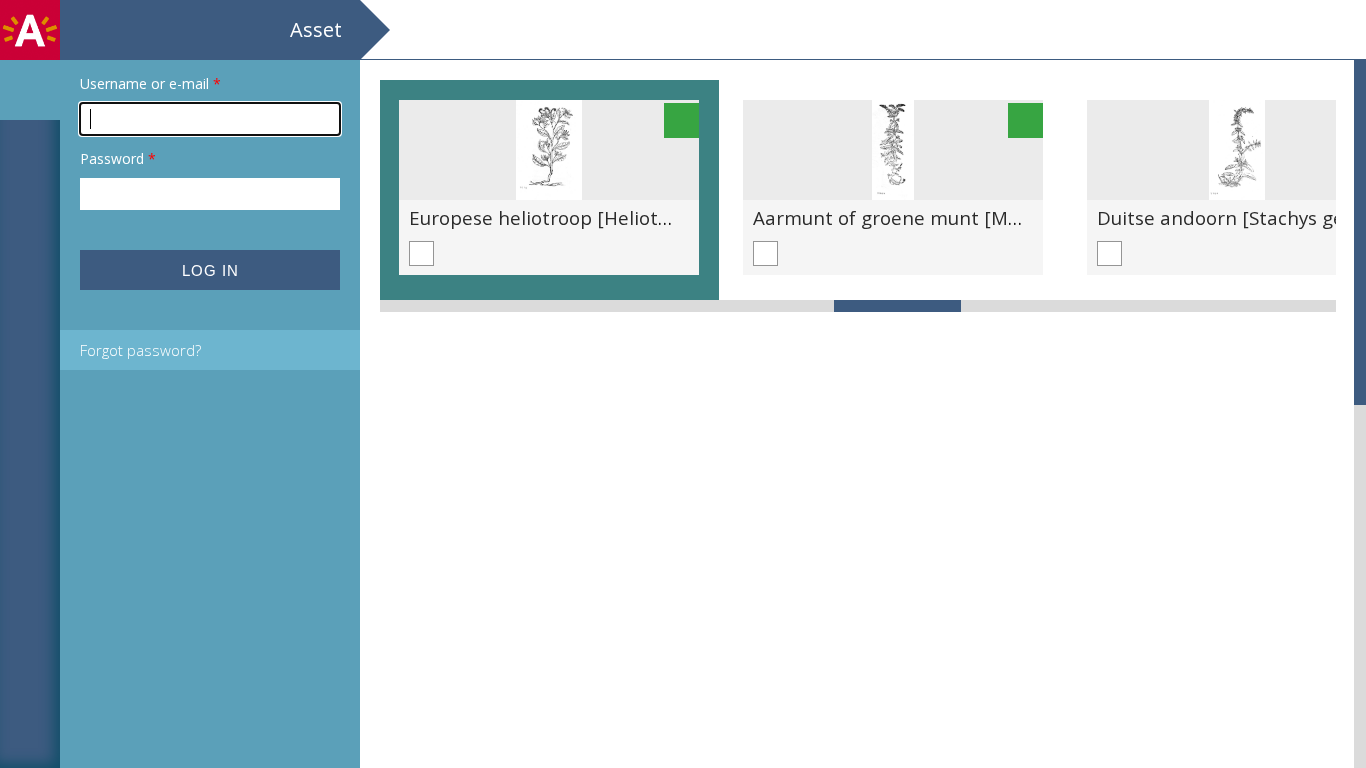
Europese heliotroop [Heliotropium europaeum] (623, 217)
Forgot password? (140, 350)
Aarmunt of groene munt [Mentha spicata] (945, 217)
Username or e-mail (150, 83)
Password (118, 158)
